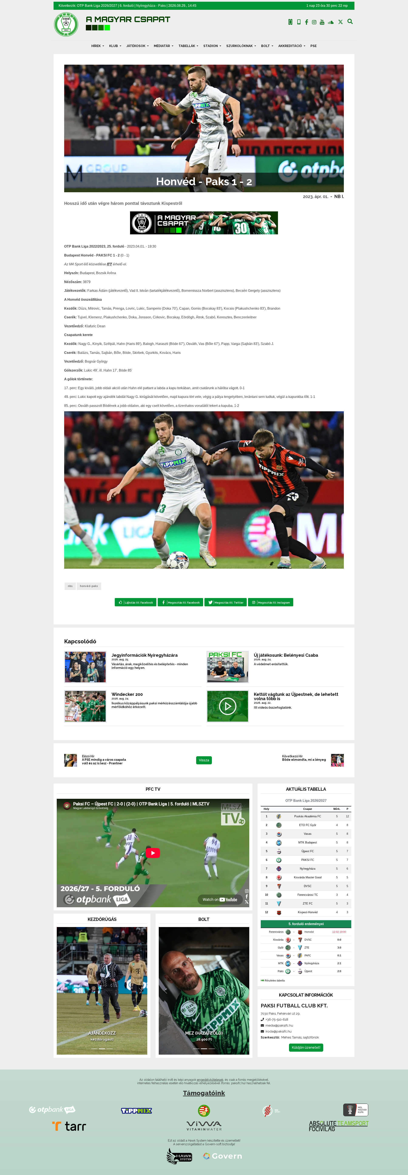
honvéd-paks (89, 586)
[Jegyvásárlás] (290, 22)
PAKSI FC (307, 860)
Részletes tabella (275, 980)
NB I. (339, 196)
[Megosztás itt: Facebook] (180, 602)
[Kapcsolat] (298, 22)
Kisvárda (278, 939)
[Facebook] (306, 22)
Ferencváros (276, 931)
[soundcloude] (331, 22)
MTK (280, 963)
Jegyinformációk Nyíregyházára (145, 655)
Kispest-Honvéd (307, 912)
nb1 (70, 586)
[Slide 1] (94, 1048)
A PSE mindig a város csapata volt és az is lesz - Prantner (104, 761)
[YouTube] (322, 22)
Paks (162, 5)
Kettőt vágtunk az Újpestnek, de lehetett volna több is (296, 696)
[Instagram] (314, 22)
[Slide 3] (109, 1048)
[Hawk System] (179, 1156)
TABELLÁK (187, 46)
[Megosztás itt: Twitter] (225, 602)
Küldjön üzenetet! (306, 1047)
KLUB (114, 46)
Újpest (308, 971)
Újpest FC (308, 851)
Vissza (204, 760)
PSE (313, 46)
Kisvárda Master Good (308, 877)
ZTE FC (308, 903)
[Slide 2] (102, 1048)
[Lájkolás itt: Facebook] (135, 602)
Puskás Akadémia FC (307, 816)
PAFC (308, 955)
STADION (211, 46)
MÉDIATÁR (162, 46)
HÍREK (96, 46)
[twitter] (340, 22)
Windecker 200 (127, 694)
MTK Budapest (307, 842)
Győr (280, 947)
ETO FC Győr (307, 825)
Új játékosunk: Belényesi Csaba (286, 655)
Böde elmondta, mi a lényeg (304, 759)
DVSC (308, 886)
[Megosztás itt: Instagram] (270, 602)
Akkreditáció (290, 46)
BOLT (266, 46)
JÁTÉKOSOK (136, 46)
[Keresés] (350, 22)
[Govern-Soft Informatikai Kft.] (222, 1156)
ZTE (307, 947)
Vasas (308, 833)
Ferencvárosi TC (308, 894)
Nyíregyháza (145, 5)
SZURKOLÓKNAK (240, 46)
